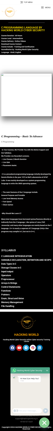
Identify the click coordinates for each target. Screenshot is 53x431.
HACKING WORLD (26, 335)
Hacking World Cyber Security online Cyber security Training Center (26, 340)
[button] (46, 7)
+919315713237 (26, 422)
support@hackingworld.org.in (26, 419)
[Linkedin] (39, 348)
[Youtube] (19, 348)
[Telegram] (26, 348)
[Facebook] (12, 348)
